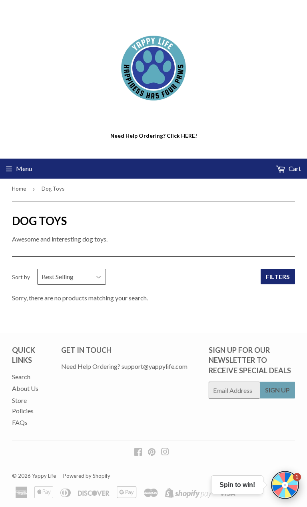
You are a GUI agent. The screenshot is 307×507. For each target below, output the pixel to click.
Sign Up (277, 390)
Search (21, 376)
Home (19, 188)
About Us (25, 388)
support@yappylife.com (154, 366)
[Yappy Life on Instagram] (165, 452)
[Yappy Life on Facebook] (138, 452)
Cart (294, 168)
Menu (24, 168)
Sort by (21, 277)
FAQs (20, 422)
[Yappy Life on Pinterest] (152, 452)
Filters (278, 276)
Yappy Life (44, 476)
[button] (285, 485)
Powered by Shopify (86, 476)
